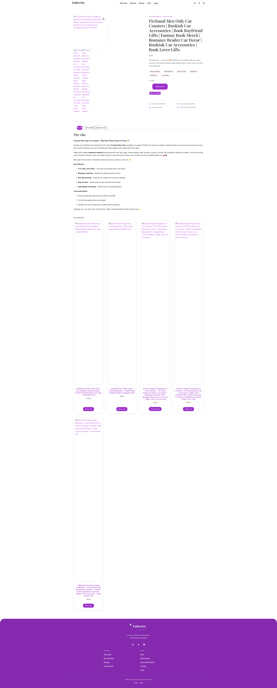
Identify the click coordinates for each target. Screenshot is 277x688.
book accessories (155, 71)
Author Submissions (147, 662)
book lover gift (181, 71)
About (156, 3)
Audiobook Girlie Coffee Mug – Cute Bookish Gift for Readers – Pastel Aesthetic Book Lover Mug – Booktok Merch (88, 392)
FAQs (142, 670)
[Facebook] (144, 645)
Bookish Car (194, 71)
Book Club (123, 3)
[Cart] (204, 3)
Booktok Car (153, 75)
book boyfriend (168, 71)
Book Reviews (109, 658)
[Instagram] (133, 645)
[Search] (195, 3)
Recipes (141, 3)
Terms (141, 682)
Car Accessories (155, 16)
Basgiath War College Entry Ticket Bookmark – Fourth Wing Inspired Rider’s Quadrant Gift (122, 391)
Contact (143, 666)
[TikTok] (138, 645)
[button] (103, 19)
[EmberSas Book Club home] (78, 3)
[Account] (199, 3)
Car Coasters (168, 16)
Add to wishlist (155, 93)
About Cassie (145, 658)
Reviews (133, 3)
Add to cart (160, 87)
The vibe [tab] (80, 128)
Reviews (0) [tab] (101, 128)
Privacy (136, 682)
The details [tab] (89, 128)
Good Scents (108, 666)
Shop (149, 3)
